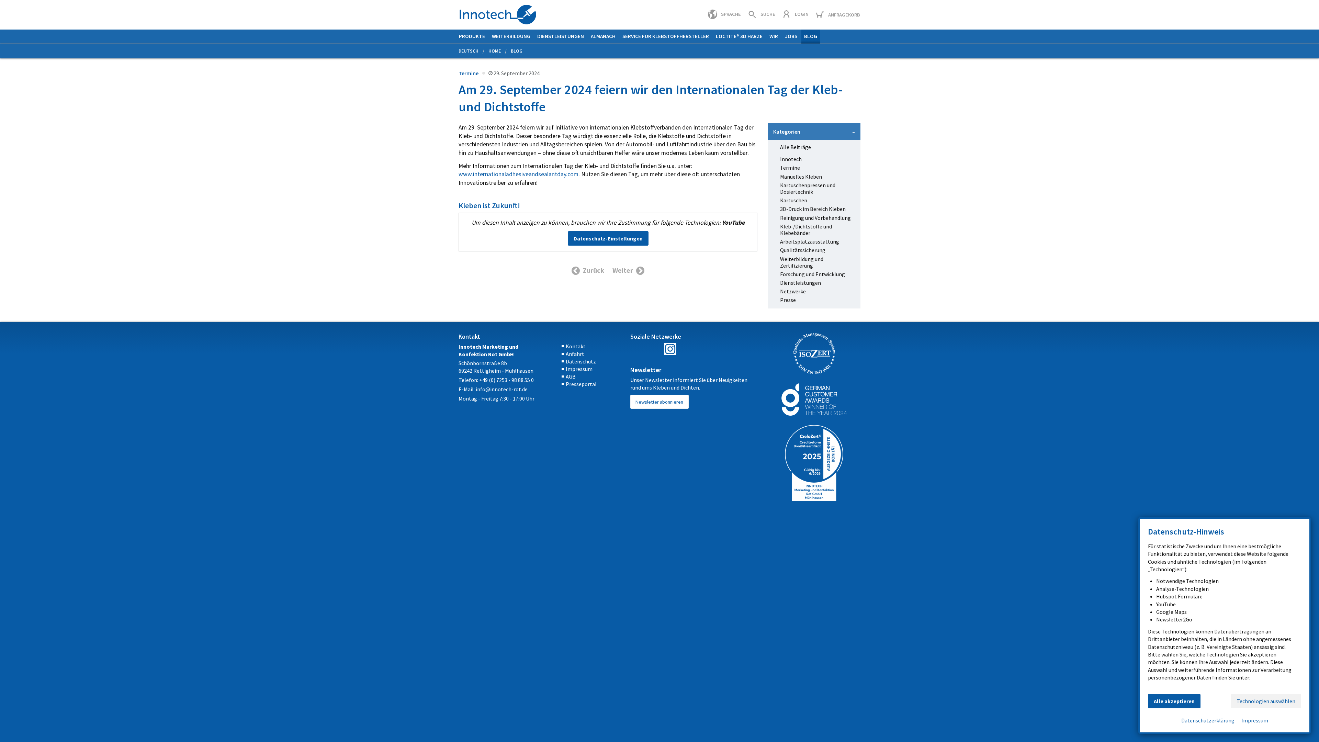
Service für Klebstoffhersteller (665, 36)
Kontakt (576, 346)
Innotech (791, 159)
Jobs (791, 36)
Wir (773, 36)
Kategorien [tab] (786, 131)
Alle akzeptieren (1174, 701)
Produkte (472, 36)
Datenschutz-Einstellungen (608, 238)
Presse (788, 300)
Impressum (579, 369)
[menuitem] (472, 37)
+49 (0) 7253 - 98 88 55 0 (506, 379)
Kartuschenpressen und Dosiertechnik (807, 188)
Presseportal (581, 384)
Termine (468, 73)
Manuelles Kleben (801, 176)
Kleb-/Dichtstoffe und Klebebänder (806, 229)
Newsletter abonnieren (659, 402)
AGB (571, 376)
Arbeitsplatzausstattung (809, 241)
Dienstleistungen (560, 36)
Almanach (603, 36)
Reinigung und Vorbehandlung (815, 218)
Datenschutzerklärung (1208, 720)
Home (494, 51)
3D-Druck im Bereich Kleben (813, 209)
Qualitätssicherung (802, 250)
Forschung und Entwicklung (812, 274)
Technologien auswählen (1266, 701)
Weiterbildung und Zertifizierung (801, 262)
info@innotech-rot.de (502, 389)
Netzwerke (793, 291)
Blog (810, 36)
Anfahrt (575, 353)
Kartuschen (793, 200)
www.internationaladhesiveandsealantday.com (518, 174)
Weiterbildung (511, 36)
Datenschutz (581, 361)
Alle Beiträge (795, 147)
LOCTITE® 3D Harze (739, 36)
